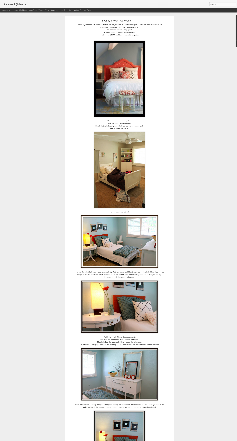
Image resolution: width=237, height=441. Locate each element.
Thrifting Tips (44, 10)
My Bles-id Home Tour (28, 10)
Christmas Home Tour (59, 10)
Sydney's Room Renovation (117, 20)
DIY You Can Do (75, 10)
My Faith (87, 10)
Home (15, 10)
